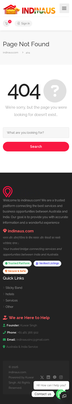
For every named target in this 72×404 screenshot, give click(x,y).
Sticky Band (14, 288)
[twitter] (42, 377)
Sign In (25, 23)
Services (12, 300)
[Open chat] (64, 396)
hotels (10, 294)
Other (9, 307)
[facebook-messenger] (54, 377)
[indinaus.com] (29, 9)
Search (36, 146)
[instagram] (61, 377)
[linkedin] (48, 377)
